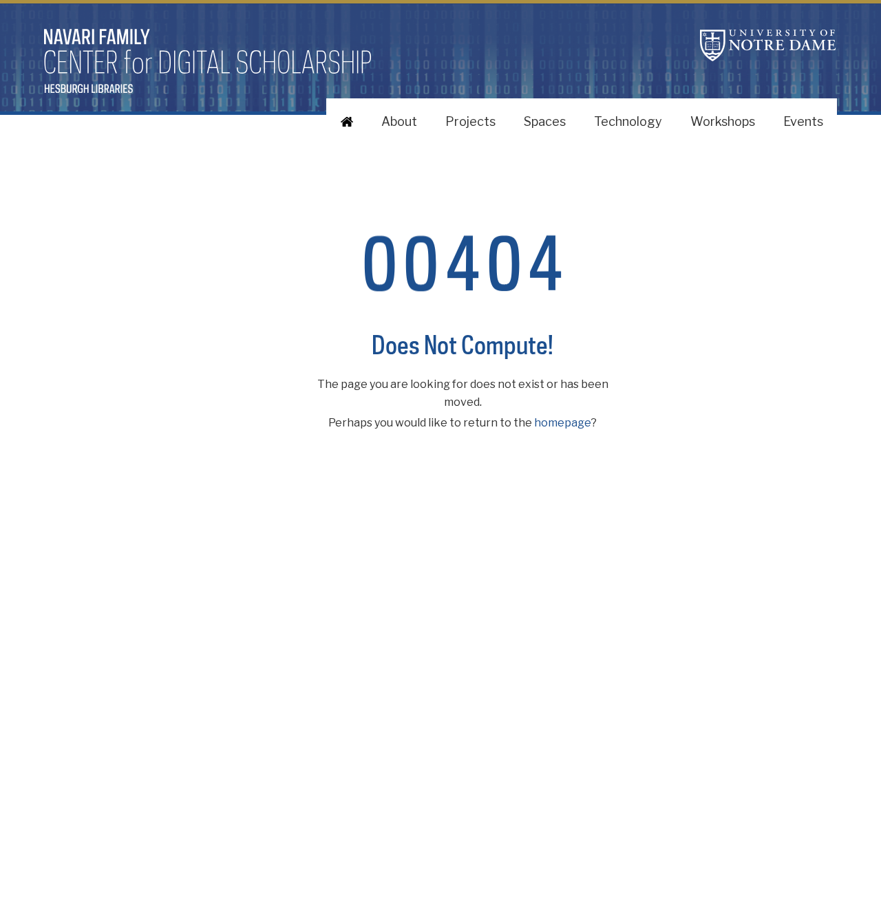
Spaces (545, 121)
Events (803, 121)
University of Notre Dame (768, 45)
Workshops (722, 121)
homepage (562, 422)
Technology (628, 121)
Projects (470, 121)
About (399, 121)
